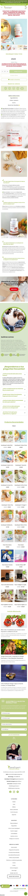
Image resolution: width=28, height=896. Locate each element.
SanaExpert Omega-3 (20, 505)
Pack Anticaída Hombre (7, 584)
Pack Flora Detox (7, 545)
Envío (14, 102)
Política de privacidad (14, 857)
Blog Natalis (14, 825)
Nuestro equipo (14, 831)
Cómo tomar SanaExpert (14, 828)
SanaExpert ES (15, 891)
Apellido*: (3, 716)
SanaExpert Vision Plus (7, 505)
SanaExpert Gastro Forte (7, 465)
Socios (14, 862)
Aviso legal (14, 870)
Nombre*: (3, 711)
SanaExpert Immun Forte (7, 485)
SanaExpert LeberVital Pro (7, 445)
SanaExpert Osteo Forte (21, 445)
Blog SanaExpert (14, 823)
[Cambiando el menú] (1, 7)
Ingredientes (14, 98)
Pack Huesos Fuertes (7, 565)
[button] (25, 47)
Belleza (14, 807)
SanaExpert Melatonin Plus (7, 525)
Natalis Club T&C (14, 873)
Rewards (2, 895)
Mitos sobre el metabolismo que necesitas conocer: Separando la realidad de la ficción (13, 630)
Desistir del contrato (14, 876)
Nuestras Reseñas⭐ (14, 105)
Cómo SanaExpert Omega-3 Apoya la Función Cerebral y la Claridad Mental (12, 684)
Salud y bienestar (14, 809)
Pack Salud (21, 545)
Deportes (14, 814)
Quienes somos (14, 836)
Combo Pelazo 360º (21, 565)
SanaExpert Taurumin (20, 465)
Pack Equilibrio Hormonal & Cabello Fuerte (11, 604)
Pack (14, 804)
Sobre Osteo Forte (14, 95)
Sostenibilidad (14, 833)
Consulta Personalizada (14, 852)
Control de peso (14, 812)
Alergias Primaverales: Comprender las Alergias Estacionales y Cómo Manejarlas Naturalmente (12, 657)
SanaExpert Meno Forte (21, 525)
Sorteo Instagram (14, 868)
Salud (13, 426)
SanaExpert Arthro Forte (21, 485)
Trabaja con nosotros (14, 838)
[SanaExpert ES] (8, 7)
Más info (14, 289)
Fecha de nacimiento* (6, 727)
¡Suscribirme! (14, 735)
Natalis (14, 801)
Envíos (14, 865)
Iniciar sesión (14, 847)
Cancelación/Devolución (14, 855)
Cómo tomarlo (14, 100)
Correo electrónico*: (5, 722)
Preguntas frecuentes (14, 850)
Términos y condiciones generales (14, 860)
